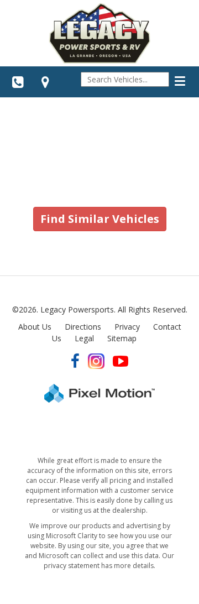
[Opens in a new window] (45, 81)
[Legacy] (99, 33)
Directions (83, 326)
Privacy (127, 326)
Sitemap (122, 338)
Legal (84, 338)
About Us (34, 326)
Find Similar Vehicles (99, 218)
